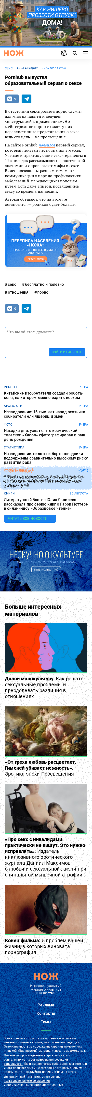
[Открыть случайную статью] (63, 53)
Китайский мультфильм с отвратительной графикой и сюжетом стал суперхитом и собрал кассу (44, 481)
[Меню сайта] (85, 53)
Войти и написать (67, 352)
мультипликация (18, 470)
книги (9, 493)
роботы (10, 387)
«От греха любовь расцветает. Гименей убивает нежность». (41, 768)
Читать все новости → (30, 518)
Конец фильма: (44, 946)
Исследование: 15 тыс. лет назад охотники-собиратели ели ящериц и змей (45, 414)
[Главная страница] (14, 53)
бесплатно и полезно (44, 284)
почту (72, 1072)
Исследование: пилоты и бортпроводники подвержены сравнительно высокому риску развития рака (46, 458)
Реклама (46, 1005)
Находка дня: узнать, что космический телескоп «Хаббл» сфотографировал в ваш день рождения (44, 435)
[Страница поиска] (74, 53)
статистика (14, 447)
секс (9, 68)
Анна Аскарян (27, 68)
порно (42, 292)
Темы (46, 1021)
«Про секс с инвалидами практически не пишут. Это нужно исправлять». (45, 857)
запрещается (13, 1063)
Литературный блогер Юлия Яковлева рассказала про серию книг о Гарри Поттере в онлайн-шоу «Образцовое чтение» (46, 504)
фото (8, 424)
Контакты (46, 1013)
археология (14, 406)
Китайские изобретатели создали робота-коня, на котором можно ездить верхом (43, 395)
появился (47, 145)
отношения (18, 292)
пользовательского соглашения (27, 1080)
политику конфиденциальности (28, 1085)
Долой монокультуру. (44, 687)
